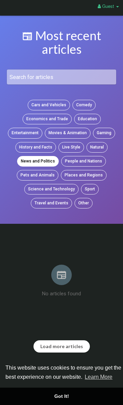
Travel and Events (51, 203)
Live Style (71, 147)
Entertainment (25, 132)
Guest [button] (108, 6)
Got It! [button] (61, 396)
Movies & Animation (68, 132)
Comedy (84, 105)
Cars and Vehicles (48, 105)
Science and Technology (51, 189)
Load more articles (61, 346)
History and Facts (35, 147)
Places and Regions (84, 175)
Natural (97, 147)
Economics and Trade (47, 118)
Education (87, 118)
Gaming (104, 132)
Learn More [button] (98, 377)
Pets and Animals (37, 175)
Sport (90, 189)
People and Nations (83, 161)
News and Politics (38, 161)
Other (83, 203)
